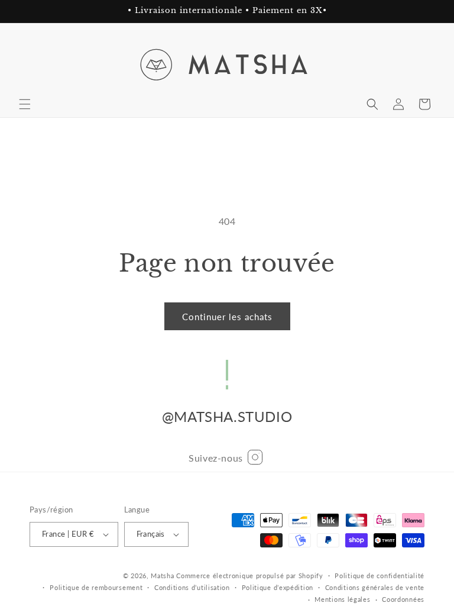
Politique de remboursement (96, 587)
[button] (25, 104)
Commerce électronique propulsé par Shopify (249, 575)
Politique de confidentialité (379, 575)
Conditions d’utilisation (192, 587)
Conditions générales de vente (374, 587)
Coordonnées (403, 599)
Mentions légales (342, 599)
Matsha (162, 575)
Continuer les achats (227, 316)
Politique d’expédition (277, 587)
